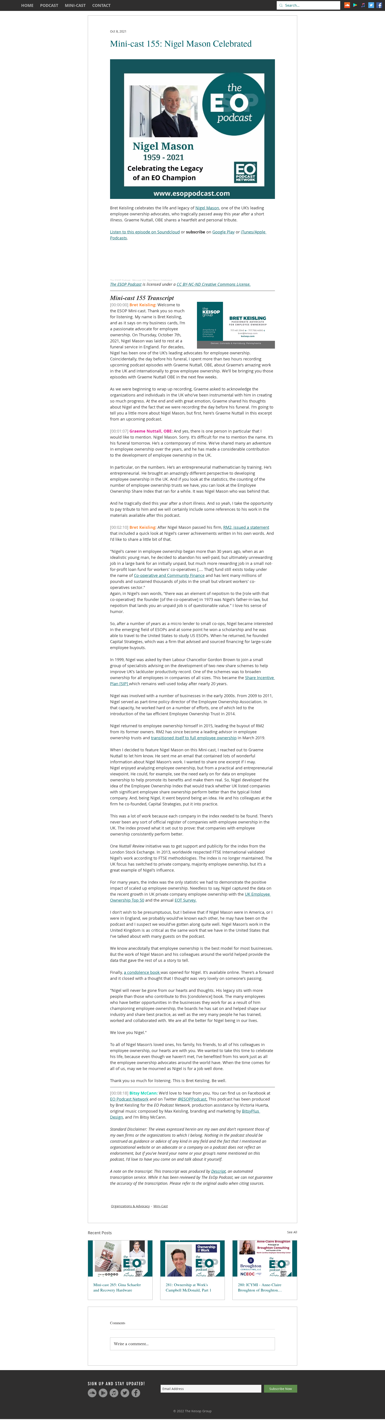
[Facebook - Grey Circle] (135, 1393)
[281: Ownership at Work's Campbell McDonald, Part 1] (192, 1258)
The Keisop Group (198, 1411)
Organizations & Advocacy (130, 1206)
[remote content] (192, 261)
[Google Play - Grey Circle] (103, 1393)
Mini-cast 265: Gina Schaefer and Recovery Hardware (117, 1287)
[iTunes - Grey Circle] (114, 1393)
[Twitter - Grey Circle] (125, 1393)
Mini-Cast (161, 1206)
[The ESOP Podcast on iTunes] (363, 5)
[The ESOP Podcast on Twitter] (371, 5)
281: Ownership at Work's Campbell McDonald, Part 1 (188, 1287)
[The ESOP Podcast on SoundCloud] (347, 5)
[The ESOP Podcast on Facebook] (379, 5)
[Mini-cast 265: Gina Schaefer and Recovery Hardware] (120, 1258)
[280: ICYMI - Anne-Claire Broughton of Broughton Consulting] (265, 1258)
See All (292, 1232)
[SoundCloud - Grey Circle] (92, 1393)
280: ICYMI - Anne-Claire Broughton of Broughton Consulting (259, 1287)
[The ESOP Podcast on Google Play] (355, 5)
